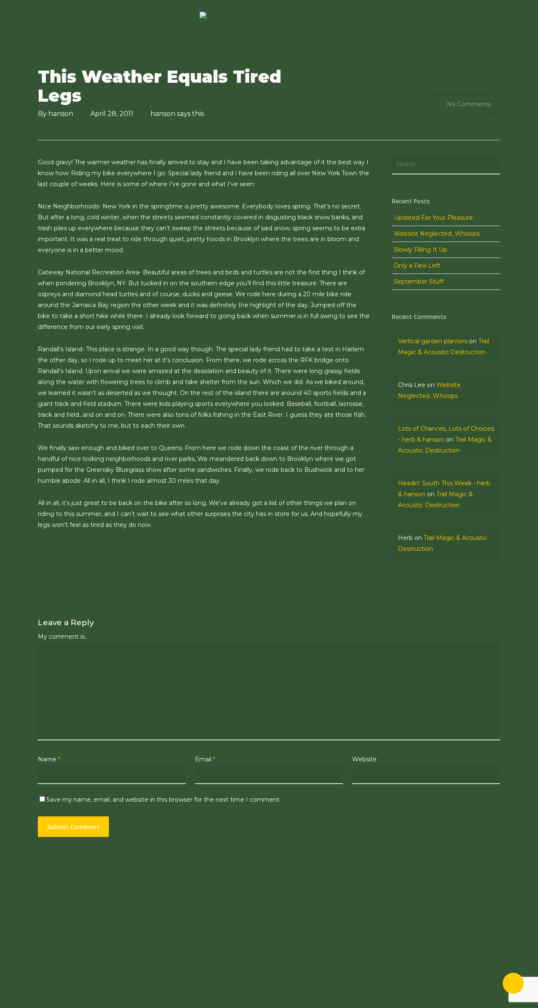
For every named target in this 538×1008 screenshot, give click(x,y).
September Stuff (418, 281)
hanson (60, 114)
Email (205, 759)
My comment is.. (62, 636)
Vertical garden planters (432, 341)
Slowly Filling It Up (420, 249)
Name (49, 759)
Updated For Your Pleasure (433, 217)
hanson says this (177, 114)
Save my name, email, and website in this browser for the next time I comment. (163, 799)
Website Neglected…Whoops (437, 233)
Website (364, 759)
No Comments (468, 104)
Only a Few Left (417, 265)
